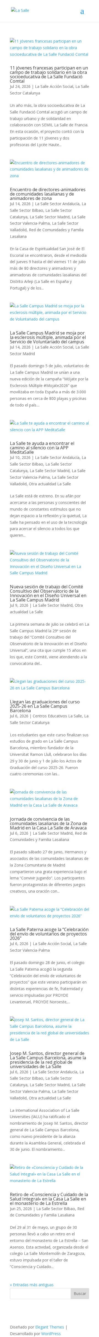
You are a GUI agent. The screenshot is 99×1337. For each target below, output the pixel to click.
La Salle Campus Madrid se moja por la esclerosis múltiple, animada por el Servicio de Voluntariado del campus (48, 337)
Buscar (80, 1293)
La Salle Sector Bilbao (55, 1208)
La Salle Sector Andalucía (57, 203)
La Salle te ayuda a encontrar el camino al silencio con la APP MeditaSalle (42, 447)
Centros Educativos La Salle (57, 715)
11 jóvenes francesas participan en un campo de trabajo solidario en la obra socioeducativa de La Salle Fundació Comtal (49, 74)
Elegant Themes (49, 1327)
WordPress (51, 1333)
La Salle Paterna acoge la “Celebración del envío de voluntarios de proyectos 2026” (49, 933)
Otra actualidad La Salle (50, 483)
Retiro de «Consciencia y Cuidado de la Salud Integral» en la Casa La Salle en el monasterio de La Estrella (49, 1198)
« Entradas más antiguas (32, 1284)
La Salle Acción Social (54, 86)
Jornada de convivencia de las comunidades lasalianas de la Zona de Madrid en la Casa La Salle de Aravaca (48, 823)
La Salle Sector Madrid (50, 216)
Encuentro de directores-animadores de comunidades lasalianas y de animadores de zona (48, 193)
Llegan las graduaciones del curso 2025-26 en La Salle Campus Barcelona (45, 706)
